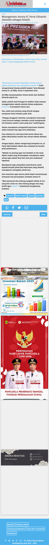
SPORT (4, 14)
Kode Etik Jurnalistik (35, 529)
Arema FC (35, 85)
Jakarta (31, 195)
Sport (6, 200)
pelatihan (40, 195)
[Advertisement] (24, 72)
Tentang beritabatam (16, 529)
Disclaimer (11, 533)
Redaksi (10, 524)
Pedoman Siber (22, 524)
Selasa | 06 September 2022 (16, 22)
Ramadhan (5, 22)
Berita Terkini (21, 195)
